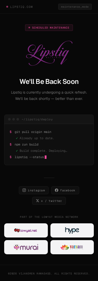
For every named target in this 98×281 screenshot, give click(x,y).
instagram (36, 190)
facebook (68, 190)
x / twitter (51, 201)
